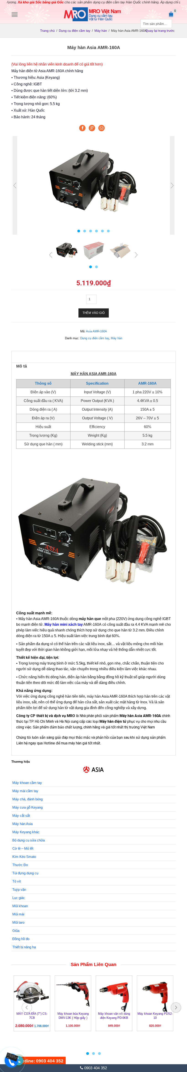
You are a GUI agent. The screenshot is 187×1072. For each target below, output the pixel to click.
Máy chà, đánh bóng (27, 799)
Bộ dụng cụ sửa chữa (28, 840)
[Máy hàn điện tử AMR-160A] (93, 180)
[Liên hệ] (10, 1057)
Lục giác (18, 898)
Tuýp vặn (19, 889)
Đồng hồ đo (20, 939)
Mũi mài (18, 914)
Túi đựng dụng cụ (25, 873)
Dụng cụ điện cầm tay (74, 30)
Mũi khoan (20, 906)
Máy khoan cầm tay (27, 783)
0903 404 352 (95, 1068)
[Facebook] (82, 128)
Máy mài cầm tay (25, 791)
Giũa (15, 931)
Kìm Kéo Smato (24, 857)
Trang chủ (47, 30)
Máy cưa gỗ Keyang (27, 807)
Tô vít (16, 881)
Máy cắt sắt (21, 815)
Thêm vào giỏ (94, 313)
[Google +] (92, 128)
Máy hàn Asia (22, 824)
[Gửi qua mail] (101, 128)
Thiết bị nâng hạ (24, 947)
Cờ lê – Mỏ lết (22, 848)
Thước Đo (20, 865)
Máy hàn (100, 30)
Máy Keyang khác (25, 832)
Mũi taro (18, 922)
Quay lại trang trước (159, 30)
